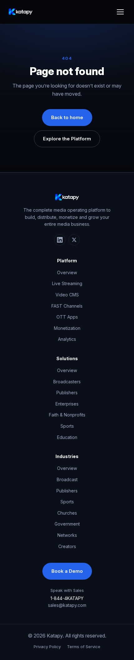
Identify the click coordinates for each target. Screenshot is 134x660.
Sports (67, 426)
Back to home (67, 117)
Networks (67, 535)
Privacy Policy (47, 646)
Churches (67, 513)
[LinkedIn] (59, 239)
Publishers (67, 392)
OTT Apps (67, 317)
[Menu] (120, 12)
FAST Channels (67, 306)
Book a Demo (67, 571)
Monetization (67, 328)
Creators (67, 546)
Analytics (67, 339)
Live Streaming (67, 283)
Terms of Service (83, 646)
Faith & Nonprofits (67, 414)
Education (67, 437)
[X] (74, 239)
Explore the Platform (67, 139)
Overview (67, 272)
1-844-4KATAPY (67, 598)
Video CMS (67, 294)
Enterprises (67, 403)
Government (67, 523)
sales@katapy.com (67, 605)
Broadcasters (67, 381)
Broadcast (67, 479)
